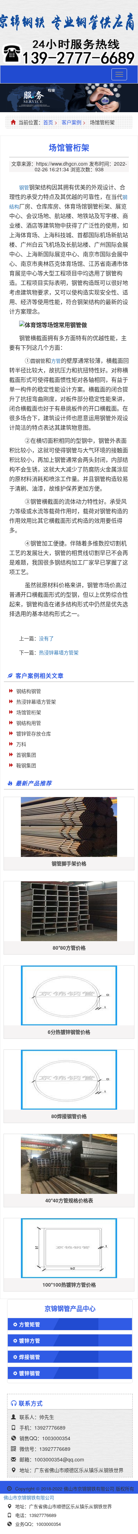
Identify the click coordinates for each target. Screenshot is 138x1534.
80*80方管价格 (69, 947)
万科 (21, 744)
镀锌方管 (29, 1340)
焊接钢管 (29, 1356)
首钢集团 (26, 754)
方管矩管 (29, 1324)
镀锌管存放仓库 (33, 733)
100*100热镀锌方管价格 (69, 1284)
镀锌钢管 (29, 1372)
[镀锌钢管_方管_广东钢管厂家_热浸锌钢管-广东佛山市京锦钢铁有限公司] (69, 22)
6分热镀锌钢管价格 (69, 1031)
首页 (48, 122)
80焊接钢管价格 (69, 1116)
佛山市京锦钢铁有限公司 (29, 1497)
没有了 (46, 638)
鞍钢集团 (26, 765)
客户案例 (71, 122)
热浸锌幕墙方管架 (59, 652)
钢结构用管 (28, 722)
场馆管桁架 (28, 712)
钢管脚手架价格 (69, 863)
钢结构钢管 (28, 690)
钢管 (24, 187)
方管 (56, 360)
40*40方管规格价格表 (69, 1200)
